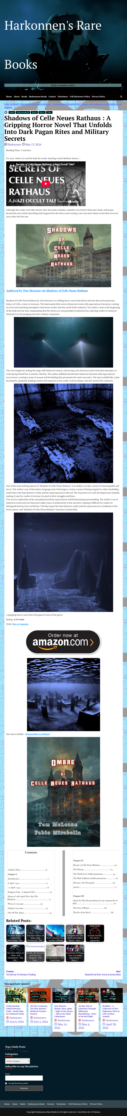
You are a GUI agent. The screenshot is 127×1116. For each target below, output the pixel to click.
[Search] (121, 96)
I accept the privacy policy (18, 1083)
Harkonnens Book (23, 112)
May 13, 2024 (33, 144)
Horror (42, 112)
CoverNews (82, 1112)
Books (24, 96)
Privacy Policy (98, 96)
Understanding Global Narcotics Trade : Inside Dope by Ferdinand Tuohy (15, 1010)
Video (49, 112)
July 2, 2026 (41, 1021)
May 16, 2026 (60, 1026)
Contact (52, 96)
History (34, 112)
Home (9, 96)
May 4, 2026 (84, 1026)
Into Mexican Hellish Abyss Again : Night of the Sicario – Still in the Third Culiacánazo (63, 1011)
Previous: (21, 973)
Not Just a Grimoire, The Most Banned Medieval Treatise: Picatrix (39, 1010)
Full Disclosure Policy (80, 96)
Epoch (16, 996)
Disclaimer (63, 96)
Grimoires (34, 1000)
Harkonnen (14, 144)
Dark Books (35, 996)
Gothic (113, 996)
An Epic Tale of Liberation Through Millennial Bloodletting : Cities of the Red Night (87, 1011)
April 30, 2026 (109, 1026)
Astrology (34, 993)
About (17, 96)
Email (7, 1074)
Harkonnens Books (38, 96)
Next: (103, 973)
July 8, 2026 (17, 1021)
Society (9, 1000)
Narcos (57, 1000)
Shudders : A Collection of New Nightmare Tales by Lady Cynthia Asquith (111, 1011)
